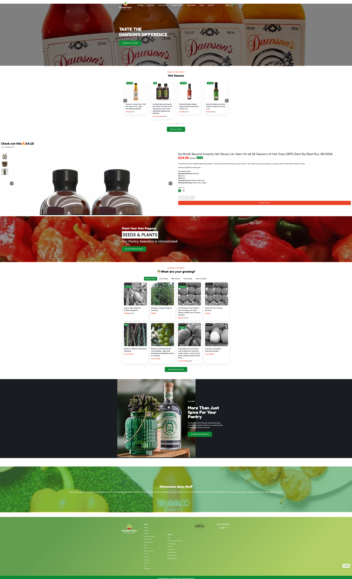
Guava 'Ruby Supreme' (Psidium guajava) (132, 309)
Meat (145, 545)
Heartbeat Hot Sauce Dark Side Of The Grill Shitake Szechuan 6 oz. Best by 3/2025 (136, 107)
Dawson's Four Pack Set (188, 104)
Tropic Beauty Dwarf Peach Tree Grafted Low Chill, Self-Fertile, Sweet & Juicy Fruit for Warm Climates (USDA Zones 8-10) (189, 353)
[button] (169, 123)
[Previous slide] (125, 101)
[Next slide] (227, 101)
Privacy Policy (171, 552)
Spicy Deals (191, 5)
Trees (146, 554)
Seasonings (187, 279)
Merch (146, 548)
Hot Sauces (163, 5)
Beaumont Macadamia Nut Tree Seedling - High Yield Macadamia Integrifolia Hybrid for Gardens (162, 352)
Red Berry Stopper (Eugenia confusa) (161, 309)
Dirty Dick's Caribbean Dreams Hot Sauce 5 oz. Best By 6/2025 (215, 106)
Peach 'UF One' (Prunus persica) (213, 309)
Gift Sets (151, 5)
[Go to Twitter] (226, 528)
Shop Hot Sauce (176, 129)
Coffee (146, 533)
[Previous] (129, 91)
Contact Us (171, 549)
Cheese (146, 530)
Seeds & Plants (177, 5)
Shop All (211, 5)
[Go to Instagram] (223, 528)
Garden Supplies (149, 536)
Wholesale (147, 569)
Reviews (170, 547)
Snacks (146, 563)
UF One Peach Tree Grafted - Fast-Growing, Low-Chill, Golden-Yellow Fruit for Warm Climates (189, 311)
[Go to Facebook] (220, 528)
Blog (168, 538)
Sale (201, 5)
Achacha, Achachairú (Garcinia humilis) (213, 350)
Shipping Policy (172, 558)
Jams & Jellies (200, 279)
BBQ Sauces (175, 279)
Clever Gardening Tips (174, 541)
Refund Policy (171, 555)
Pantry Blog (171, 544)
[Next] (142, 91)
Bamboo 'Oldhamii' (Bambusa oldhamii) (135, 350)
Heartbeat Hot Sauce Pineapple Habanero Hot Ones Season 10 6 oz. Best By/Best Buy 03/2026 (162, 107)
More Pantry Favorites (176, 369)
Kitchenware (148, 542)
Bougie (140, 5)
